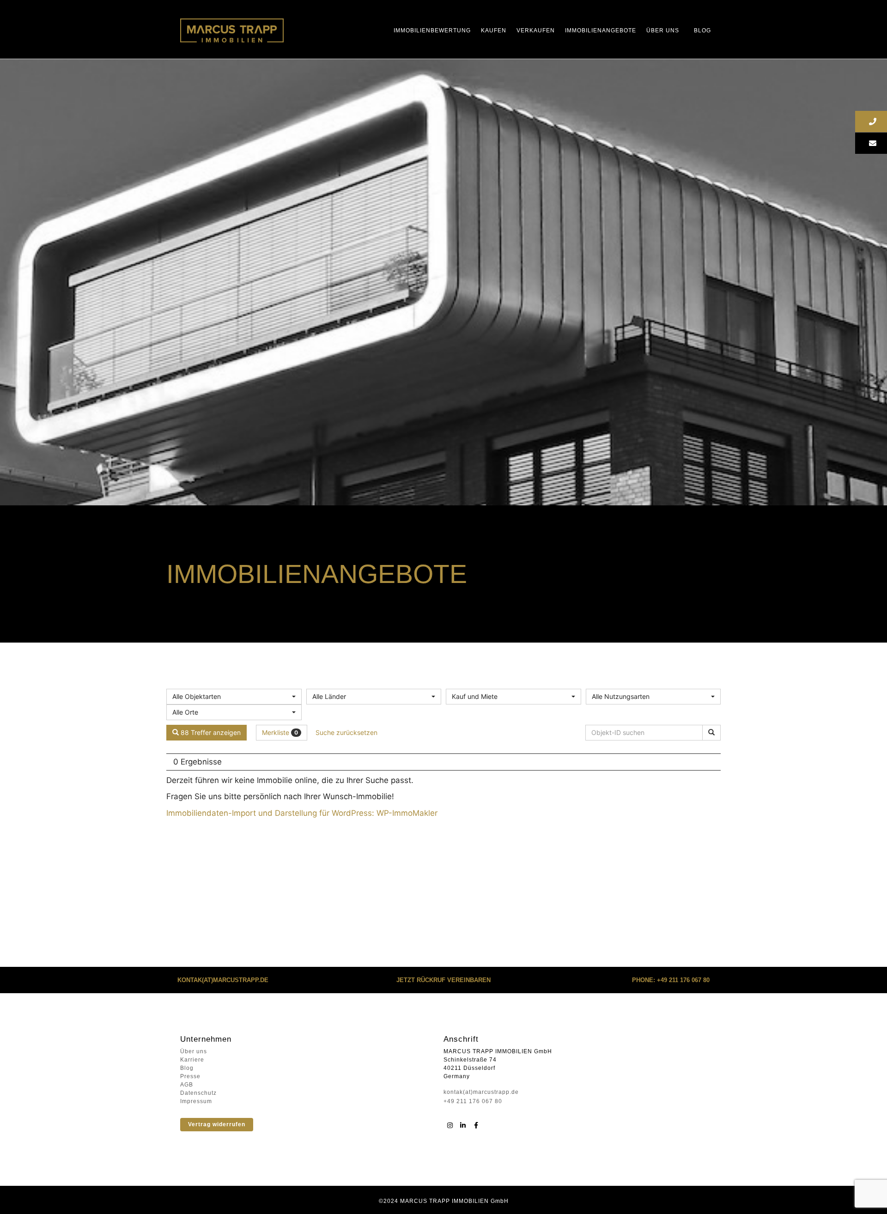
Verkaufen (535, 30)
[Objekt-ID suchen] (711, 733)
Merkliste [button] (280, 732)
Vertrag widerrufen (216, 1124)
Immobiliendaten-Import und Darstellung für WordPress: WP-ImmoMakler (301, 813)
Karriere (192, 1059)
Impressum (196, 1101)
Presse (190, 1076)
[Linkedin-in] (462, 1125)
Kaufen (493, 30)
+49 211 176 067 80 (473, 1101)
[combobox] (234, 696)
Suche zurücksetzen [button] (346, 732)
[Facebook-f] (475, 1125)
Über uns (662, 30)
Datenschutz (198, 1093)
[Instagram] (450, 1125)
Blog (702, 30)
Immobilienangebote (600, 30)
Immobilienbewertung (432, 30)
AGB (186, 1084)
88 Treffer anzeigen (210, 732)
